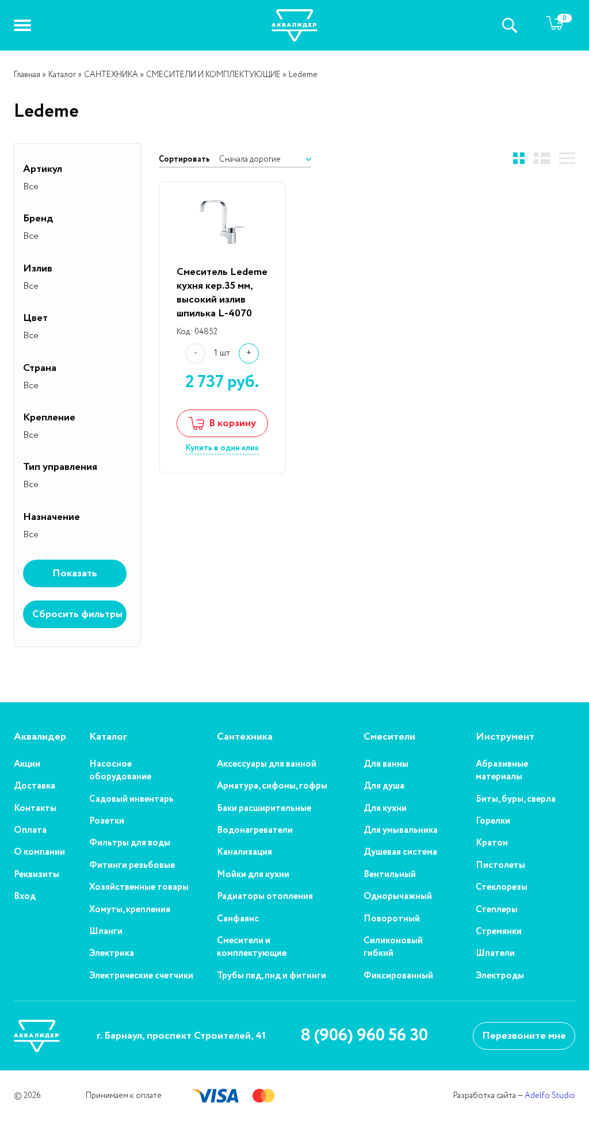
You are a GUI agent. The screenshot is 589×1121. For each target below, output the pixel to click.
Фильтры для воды (129, 843)
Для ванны (386, 764)
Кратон (492, 843)
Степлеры (497, 910)
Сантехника (245, 737)
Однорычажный (398, 896)
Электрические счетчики (141, 976)
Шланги (106, 931)
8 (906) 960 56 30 (364, 1036)
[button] (22, 25)
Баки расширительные (264, 808)
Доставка (34, 786)
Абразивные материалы (502, 770)
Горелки (493, 821)
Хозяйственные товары (139, 887)
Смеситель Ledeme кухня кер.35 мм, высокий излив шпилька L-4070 (222, 293)
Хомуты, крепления (129, 910)
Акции (27, 764)
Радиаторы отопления (265, 896)
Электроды (500, 976)
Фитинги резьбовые (132, 865)
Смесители (389, 737)
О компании (39, 852)
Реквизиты (36, 875)
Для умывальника (401, 830)
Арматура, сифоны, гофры (272, 786)
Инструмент (505, 737)
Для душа (384, 786)
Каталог (108, 737)
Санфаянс (238, 919)
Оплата (30, 830)
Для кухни (385, 808)
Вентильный (390, 875)
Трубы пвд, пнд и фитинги (271, 976)
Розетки (106, 821)
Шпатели (495, 953)
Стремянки (499, 931)
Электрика (111, 953)
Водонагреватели (255, 830)
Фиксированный (398, 976)
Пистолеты (500, 865)
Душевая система (400, 852)
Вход (25, 896)
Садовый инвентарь (131, 799)
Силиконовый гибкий (393, 947)
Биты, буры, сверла (516, 799)
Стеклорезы (501, 887)
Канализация (244, 852)
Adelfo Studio (550, 1095)
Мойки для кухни (253, 875)
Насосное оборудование (120, 770)
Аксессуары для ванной (266, 764)
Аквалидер (40, 737)
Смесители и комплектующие (251, 947)
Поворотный (392, 919)
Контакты (35, 808)
